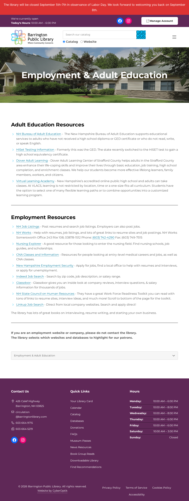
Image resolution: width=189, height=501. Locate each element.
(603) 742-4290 (103, 237)
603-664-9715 (24, 422)
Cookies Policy (161, 487)
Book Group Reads (82, 454)
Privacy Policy (111, 487)
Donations (77, 427)
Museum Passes (80, 440)
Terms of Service (136, 487)
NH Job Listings (27, 226)
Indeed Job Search (30, 276)
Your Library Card (81, 401)
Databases (77, 421)
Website (90, 41)
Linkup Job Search (30, 304)
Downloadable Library (84, 460)
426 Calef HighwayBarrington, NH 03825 (30, 404)
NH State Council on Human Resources (45, 293)
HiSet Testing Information (35, 149)
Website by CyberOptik (52, 490)
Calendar (76, 407)
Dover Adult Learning (32, 160)
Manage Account (161, 21)
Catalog (72, 41)
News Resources (80, 447)
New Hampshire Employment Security (44, 265)
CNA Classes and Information (37, 254)
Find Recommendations (86, 467)
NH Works (23, 232)
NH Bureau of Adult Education (38, 134)
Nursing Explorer (28, 244)
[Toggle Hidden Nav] (174, 37)
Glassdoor (23, 283)
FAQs (73, 434)
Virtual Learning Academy (35, 181)
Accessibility (137, 494)
